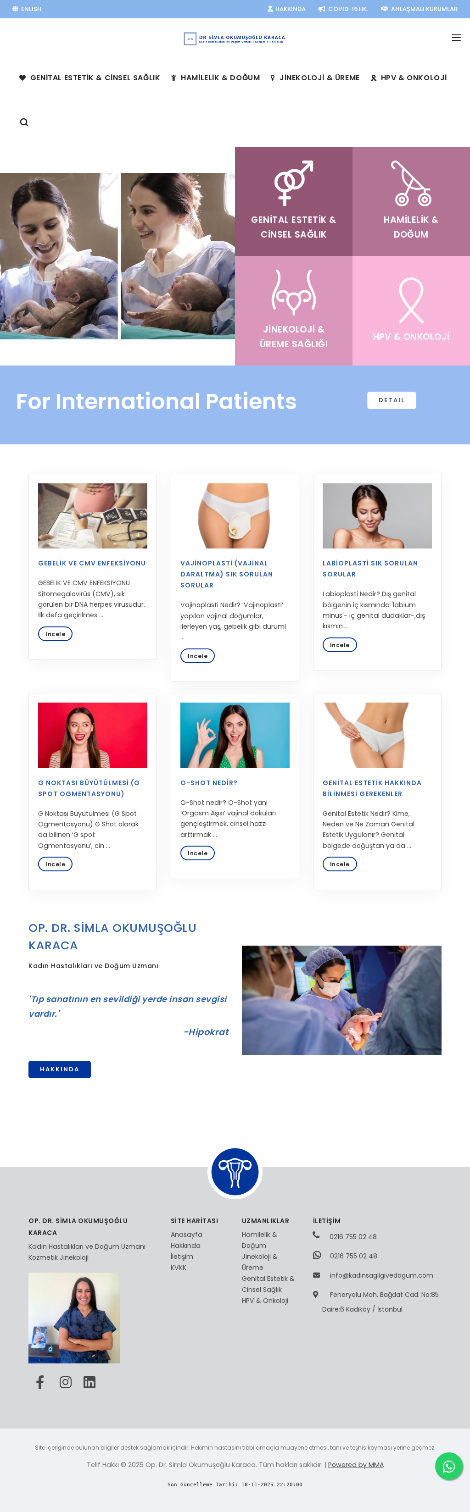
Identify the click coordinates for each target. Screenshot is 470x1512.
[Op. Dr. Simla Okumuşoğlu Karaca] (235, 33)
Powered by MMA (356, 1464)
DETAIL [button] (392, 400)
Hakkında (186, 1245)
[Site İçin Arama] (24, 123)
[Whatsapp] (449, 1466)
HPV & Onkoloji (265, 1300)
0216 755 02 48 (352, 1236)
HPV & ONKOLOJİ (413, 77)
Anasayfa (186, 1234)
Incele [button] (55, 634)
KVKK (178, 1267)
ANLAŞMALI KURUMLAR (424, 9)
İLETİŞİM (445, 27)
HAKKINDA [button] (59, 1069)
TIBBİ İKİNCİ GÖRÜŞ (385, 27)
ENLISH (30, 9)
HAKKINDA (290, 9)
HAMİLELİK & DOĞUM (219, 77)
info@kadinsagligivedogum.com (381, 1275)
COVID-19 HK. (347, 9)
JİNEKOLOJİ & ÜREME (318, 77)
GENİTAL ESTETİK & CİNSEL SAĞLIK (94, 77)
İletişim (182, 1256)
